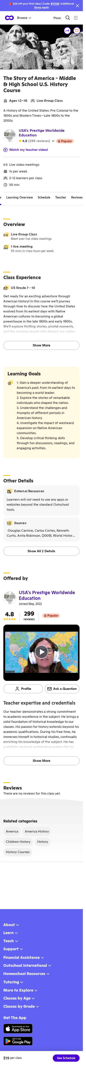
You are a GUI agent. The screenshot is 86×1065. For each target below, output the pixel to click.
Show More (41, 345)
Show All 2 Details (41, 551)
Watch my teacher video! (28, 150)
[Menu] (75, 18)
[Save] (76, 30)
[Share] (67, 30)
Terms (37, 7)
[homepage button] (9, 17)
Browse (22, 18)
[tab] (19, 198)
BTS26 (55, 3)
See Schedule (66, 1058)
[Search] (67, 17)
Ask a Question (65, 689)
